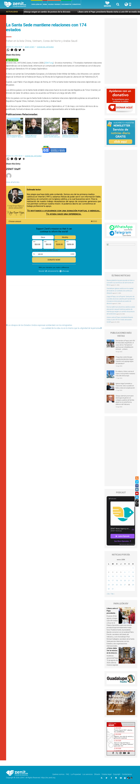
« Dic (108, 594)
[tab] (114, 724)
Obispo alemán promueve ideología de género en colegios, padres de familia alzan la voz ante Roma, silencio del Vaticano (125, 400)
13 (125, 576)
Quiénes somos (58, 774)
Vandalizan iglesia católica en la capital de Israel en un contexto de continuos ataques (120, 291)
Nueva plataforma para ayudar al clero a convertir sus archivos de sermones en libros (120, 282)
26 (121, 585)
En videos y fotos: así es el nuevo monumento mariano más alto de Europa (125, 373)
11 (117, 576)
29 (133, 585)
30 (109, 589)
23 (109, 585)
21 (129, 580)
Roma (45, 4)
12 (121, 576)
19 (121, 580)
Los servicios (87, 774)
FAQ (67, 774)
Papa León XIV (37, 4)
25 (117, 585)
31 (113, 589)
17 (113, 580)
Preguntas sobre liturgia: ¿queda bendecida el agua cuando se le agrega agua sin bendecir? (124, 360)
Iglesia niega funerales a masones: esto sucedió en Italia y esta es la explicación (125, 386)
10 (113, 576)
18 (117, 580)
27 (125, 585)
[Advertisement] (54, 304)
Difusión (97, 774)
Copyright (116, 774)
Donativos (76, 4)
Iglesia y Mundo (54, 4)
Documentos (66, 4)
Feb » (112, 594)
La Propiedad (76, 774)
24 (113, 585)
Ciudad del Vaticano (45, 47)
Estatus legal (106, 774)
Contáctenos (127, 774)
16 (109, 580)
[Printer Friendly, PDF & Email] (12, 60)
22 (133, 580)
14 (129, 576)
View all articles (12, 182)
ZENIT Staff (30, 47)
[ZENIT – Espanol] (17, 4)
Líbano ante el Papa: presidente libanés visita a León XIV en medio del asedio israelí (88, 12)
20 (125, 580)
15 (133, 576)
